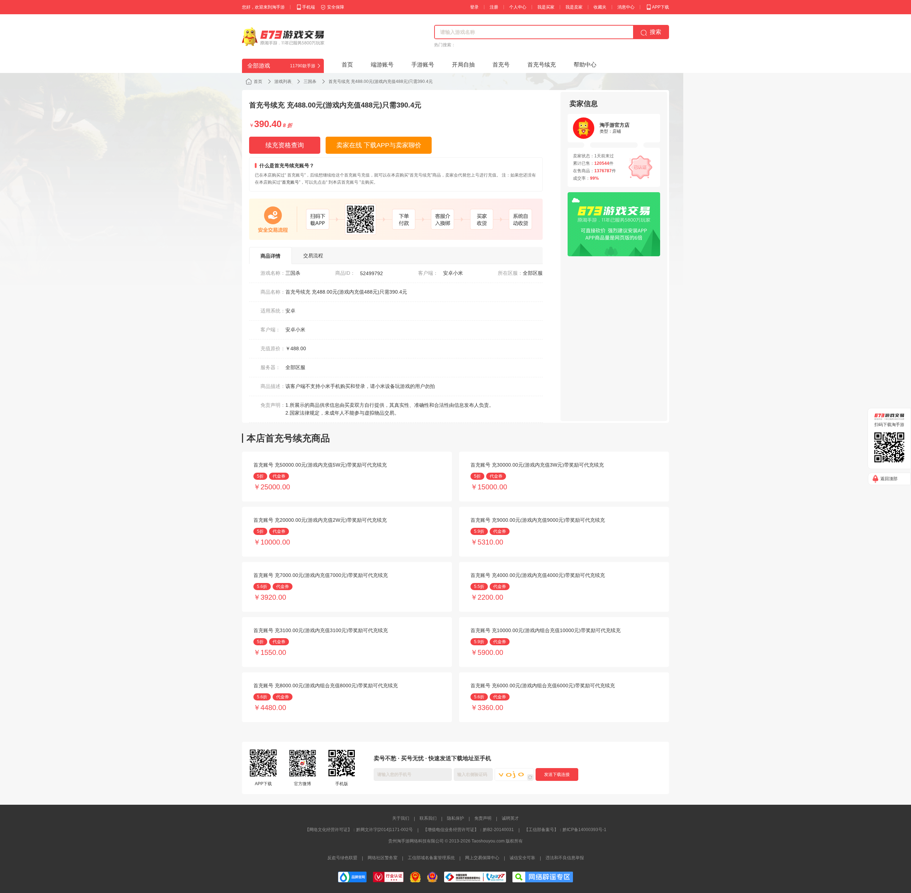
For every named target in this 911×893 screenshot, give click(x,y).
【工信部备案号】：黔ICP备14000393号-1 (565, 829)
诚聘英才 (510, 818)
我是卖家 (574, 7)
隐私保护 (455, 818)
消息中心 (625, 7)
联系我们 (428, 818)
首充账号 (290, 182)
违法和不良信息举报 (565, 857)
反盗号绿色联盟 (342, 857)
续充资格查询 (284, 145)
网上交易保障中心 (482, 857)
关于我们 (400, 818)
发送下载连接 (557, 774)
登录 (474, 7)
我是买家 (545, 7)
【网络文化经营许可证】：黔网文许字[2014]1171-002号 (359, 829)
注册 (494, 7)
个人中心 (517, 7)
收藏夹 (600, 7)
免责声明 (482, 818)
